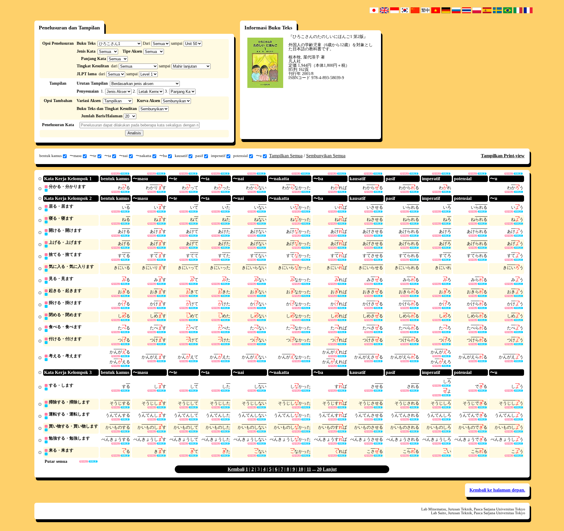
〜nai (123, 155)
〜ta (107, 155)
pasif (199, 155)
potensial (240, 155)
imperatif (218, 155)
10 (300, 469)
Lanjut (330, 469)
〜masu (76, 155)
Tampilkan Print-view (503, 155)
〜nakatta (143, 155)
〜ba (163, 155)
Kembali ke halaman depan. (497, 489)
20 (319, 469)
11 (309, 469)
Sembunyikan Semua (325, 155)
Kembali (236, 469)
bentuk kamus (50, 155)
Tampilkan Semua (286, 155)
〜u (259, 155)
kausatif (181, 155)
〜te (93, 155)
